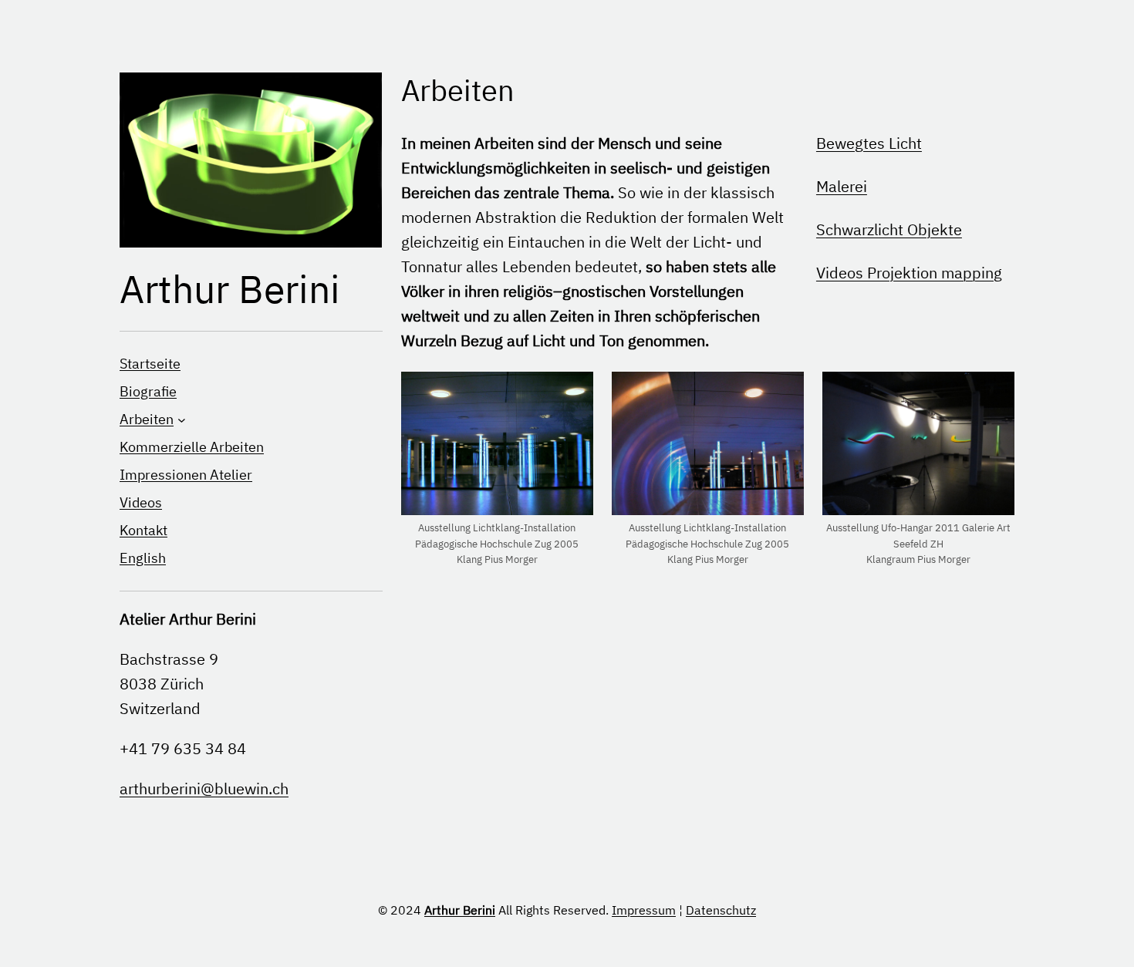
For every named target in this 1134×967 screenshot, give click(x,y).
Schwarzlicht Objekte (889, 229)
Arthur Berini (230, 289)
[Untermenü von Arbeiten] (181, 419)
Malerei (841, 186)
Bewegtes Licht (869, 143)
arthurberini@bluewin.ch (204, 788)
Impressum (644, 910)
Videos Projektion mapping (909, 272)
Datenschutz (721, 910)
